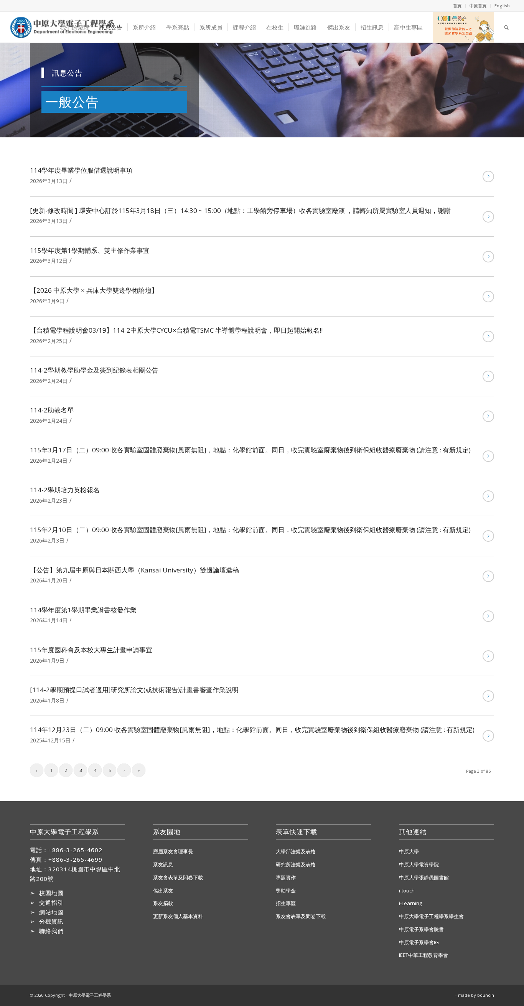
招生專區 (286, 903)
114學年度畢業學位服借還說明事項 (81, 170)
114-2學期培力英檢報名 (65, 489)
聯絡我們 (51, 931)
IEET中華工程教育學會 (423, 955)
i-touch (407, 890)
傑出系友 (163, 890)
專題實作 (286, 877)
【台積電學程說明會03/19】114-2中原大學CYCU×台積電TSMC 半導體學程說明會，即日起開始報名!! (176, 330)
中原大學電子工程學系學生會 (431, 916)
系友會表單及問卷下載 (178, 877)
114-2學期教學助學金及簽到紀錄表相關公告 (94, 370)
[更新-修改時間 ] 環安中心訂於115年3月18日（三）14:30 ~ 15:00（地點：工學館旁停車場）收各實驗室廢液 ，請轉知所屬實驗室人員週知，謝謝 (240, 210)
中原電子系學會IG (419, 942)
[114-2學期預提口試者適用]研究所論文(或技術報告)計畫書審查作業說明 (134, 689)
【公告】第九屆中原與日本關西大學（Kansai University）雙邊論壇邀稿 (134, 570)
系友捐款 (163, 903)
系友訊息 (163, 864)
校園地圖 (51, 893)
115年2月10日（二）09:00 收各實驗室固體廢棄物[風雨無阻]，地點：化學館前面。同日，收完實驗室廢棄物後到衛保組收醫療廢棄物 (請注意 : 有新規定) (250, 529)
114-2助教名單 (52, 410)
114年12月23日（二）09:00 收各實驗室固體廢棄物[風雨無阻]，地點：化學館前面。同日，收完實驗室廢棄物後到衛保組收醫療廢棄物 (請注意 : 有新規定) (252, 729)
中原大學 (409, 851)
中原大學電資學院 (419, 864)
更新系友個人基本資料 (178, 916)
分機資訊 (51, 921)
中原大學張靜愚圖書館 (424, 877)
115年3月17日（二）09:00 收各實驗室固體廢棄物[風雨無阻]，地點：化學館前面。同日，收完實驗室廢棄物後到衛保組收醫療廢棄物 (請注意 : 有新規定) (250, 449)
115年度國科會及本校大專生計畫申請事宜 (91, 649)
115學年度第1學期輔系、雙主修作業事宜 (90, 250)
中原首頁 (478, 5)
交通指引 (51, 902)
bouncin (485, 995)
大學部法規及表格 (296, 851)
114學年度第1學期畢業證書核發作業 (83, 609)
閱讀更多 (488, 176)
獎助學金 (286, 890)
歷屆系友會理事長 (173, 851)
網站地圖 (51, 912)
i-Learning (410, 903)
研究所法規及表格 (296, 864)
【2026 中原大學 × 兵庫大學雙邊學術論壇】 (94, 290)
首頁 (457, 5)
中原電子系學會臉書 (421, 929)
